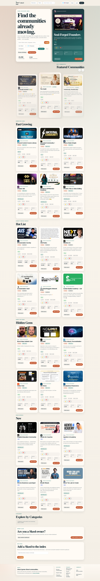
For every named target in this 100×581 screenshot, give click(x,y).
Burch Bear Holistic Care (25, 341)
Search (46, 42)
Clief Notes (43, 243)
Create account (32, 52)
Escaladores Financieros (71, 386)
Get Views (43, 386)
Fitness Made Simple (69, 143)
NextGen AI (66, 243)
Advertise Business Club (71, 89)
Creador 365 (21, 188)
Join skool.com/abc (79, 571)
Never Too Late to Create (71, 483)
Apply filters (41, 48)
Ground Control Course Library (26, 143)
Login (77, 2)
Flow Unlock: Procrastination (72, 341)
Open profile (32, 110)
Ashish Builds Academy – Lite (72, 288)
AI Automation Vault (23, 288)
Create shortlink (68, 576)
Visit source (57, 58)
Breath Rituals (44, 483)
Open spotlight (78, 58)
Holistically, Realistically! (48, 89)
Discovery (33, 2)
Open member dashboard (23, 537)
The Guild (21, 89)
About (72, 2)
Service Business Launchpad (26, 483)
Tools (40, 2)
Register (81, 2)
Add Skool (20, 557)
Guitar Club (20, 386)
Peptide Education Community (26, 437)
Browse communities (59, 570)
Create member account (76, 537)
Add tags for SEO (79, 575)
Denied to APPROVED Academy (47, 189)
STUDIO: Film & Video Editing (72, 188)
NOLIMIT (43, 341)
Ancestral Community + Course (47, 143)
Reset (47, 48)
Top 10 (67, 571)
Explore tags (59, 572)
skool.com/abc (36, 573)
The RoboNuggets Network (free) (48, 289)
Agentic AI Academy (69, 437)
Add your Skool (68, 574)
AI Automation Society (24, 243)
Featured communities (59, 576)
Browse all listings (22, 52)
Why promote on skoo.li (69, 569)
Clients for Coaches (46, 437)
